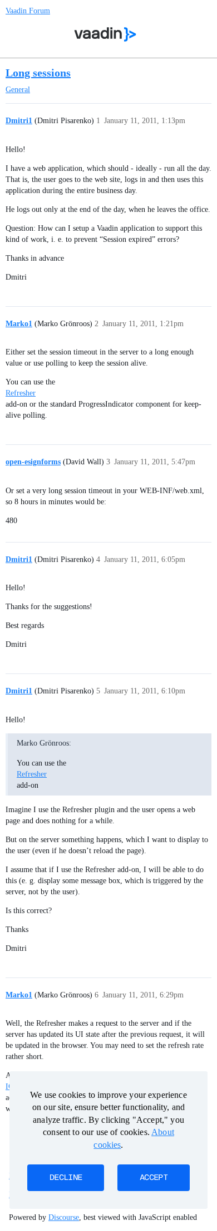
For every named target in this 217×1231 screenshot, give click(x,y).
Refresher (21, 393)
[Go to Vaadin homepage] (105, 34)
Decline (66, 1178)
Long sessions (38, 73)
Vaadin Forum (28, 11)
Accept (153, 1178)
